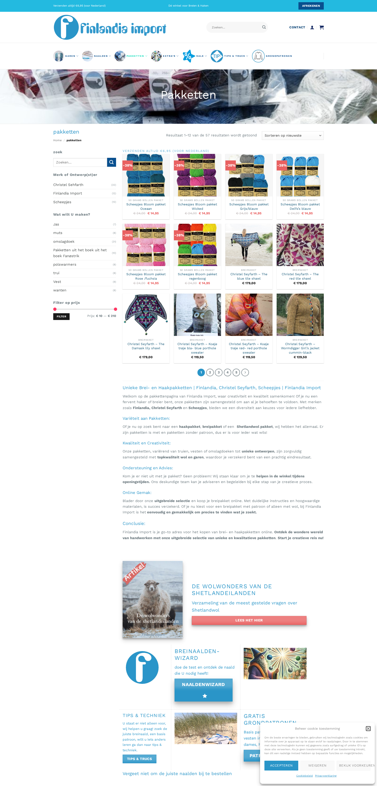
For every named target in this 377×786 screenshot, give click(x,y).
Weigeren (317, 765)
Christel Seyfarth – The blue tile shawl (248, 276)
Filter (61, 316)
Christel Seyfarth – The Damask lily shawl (146, 346)
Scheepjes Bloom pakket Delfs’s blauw (300, 206)
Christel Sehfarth (68, 184)
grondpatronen (279, 56)
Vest (57, 281)
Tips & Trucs (234, 56)
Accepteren (281, 765)
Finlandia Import (67, 193)
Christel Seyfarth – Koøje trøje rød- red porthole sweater (249, 348)
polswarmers (64, 264)
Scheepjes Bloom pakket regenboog (197, 276)
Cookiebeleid (304, 775)
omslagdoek (63, 241)
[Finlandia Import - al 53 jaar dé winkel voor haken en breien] (116, 27)
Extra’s (169, 56)
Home (57, 140)
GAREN (70, 56)
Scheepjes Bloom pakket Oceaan (146, 206)
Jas (56, 224)
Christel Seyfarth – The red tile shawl (300, 276)
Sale (200, 56)
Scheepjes (62, 202)
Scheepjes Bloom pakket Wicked (197, 206)
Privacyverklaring (325, 775)
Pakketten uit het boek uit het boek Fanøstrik (80, 253)
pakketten (135, 56)
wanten (59, 290)
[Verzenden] (264, 27)
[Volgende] (245, 372)
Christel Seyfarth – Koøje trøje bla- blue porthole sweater (197, 348)
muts (57, 233)
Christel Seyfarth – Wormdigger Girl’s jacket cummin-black (300, 348)
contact (297, 27)
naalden (101, 56)
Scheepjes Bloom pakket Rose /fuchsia (146, 276)
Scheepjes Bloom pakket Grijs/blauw (249, 206)
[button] (368, 728)
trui (56, 273)
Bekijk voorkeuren (354, 765)
